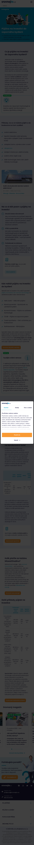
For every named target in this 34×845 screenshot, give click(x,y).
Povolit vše (17, 435)
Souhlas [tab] (6, 407)
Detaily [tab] (17, 407)
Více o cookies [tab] (28, 407)
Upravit (16, 440)
